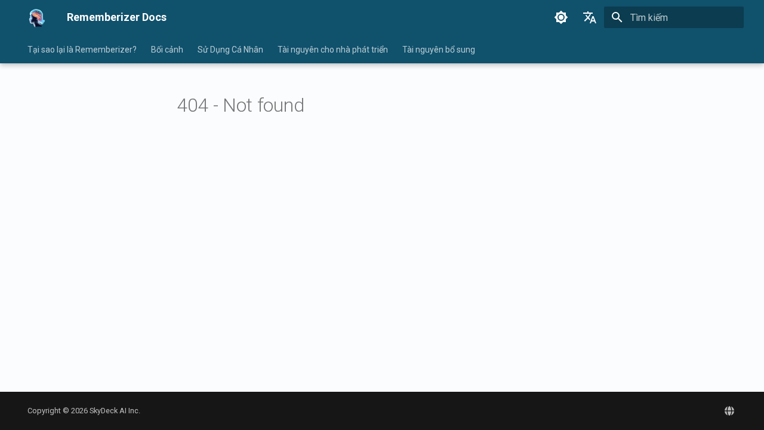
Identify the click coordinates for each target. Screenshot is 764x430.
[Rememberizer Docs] (38, 17)
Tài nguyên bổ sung (438, 49)
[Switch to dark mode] (561, 17)
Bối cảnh (167, 49)
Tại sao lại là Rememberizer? (82, 49)
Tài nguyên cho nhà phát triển (333, 49)
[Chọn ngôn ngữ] (590, 17)
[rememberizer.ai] (729, 410)
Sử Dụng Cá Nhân (230, 49)
